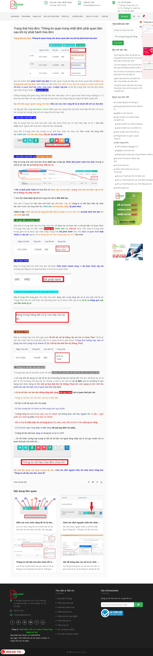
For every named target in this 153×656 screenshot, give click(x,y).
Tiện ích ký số (62, 625)
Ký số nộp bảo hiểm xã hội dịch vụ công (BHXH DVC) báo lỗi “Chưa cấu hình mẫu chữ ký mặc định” (128, 58)
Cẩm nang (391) (121, 142)
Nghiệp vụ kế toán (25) (125, 150)
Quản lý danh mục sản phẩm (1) (128, 128)
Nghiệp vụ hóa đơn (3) (124, 113)
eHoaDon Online (79, 652)
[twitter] (18, 622)
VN (138, 16)
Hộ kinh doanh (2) (122, 188)
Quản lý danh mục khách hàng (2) (129, 124)
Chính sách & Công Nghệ (67, 616)
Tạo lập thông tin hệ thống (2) (126, 102)
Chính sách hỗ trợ (64, 612)
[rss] (24, 622)
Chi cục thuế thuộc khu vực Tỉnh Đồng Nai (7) (134, 184)
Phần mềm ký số (64, 620)
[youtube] (31, 622)
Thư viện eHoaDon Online (68, 634)
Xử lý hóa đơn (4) (121, 165)
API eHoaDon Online (65, 629)
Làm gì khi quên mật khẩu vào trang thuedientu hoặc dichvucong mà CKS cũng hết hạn (128, 88)
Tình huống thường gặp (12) (127, 146)
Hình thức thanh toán (66, 607)
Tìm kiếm (118, 43)
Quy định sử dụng (64, 598)
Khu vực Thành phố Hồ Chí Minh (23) (130, 176)
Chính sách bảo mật (65, 603)
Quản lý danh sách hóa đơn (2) (127, 132)
